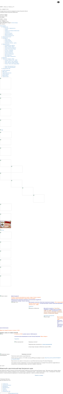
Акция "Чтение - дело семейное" (11, 61)
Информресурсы (5, 387)
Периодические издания (10, 45)
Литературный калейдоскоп (10, 47)
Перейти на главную (39, 375)
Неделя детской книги (6, 72)
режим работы (3, 25)
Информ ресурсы (6, 44)
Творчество (4, 390)
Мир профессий (8, 55)
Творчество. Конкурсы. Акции (8, 58)
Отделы (6, 29)
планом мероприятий (47, 344)
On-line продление (6, 70)
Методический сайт (6, 68)
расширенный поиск (14, 393)
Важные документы (9, 34)
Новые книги (7, 39)
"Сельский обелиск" (11, 67)
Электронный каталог (6, 36)
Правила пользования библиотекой (12, 30)
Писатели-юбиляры (9, 51)
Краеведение (5, 38)
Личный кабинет (5, 74)
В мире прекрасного (9, 52)
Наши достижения (8, 33)
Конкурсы (4, 388)
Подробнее (31, 306)
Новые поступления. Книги (10, 49)
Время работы (5, 75)
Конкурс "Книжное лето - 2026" (11, 60)
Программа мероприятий (49, 315)
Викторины (4, 57)
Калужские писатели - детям (10, 42)
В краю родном (8, 40)
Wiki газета (4, 71)
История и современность (10, 28)
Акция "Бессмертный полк (10, 66)
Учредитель (7, 31)
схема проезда (15, 22)
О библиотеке (5, 27)
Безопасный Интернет (9, 53)
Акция (6, 67)
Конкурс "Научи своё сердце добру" (12, 63)
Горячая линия (5, 76)
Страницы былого (8, 41)
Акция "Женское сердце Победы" (11, 62)
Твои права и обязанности (10, 56)
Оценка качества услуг (9, 35)
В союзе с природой (9, 50)
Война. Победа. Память (10, 46)
